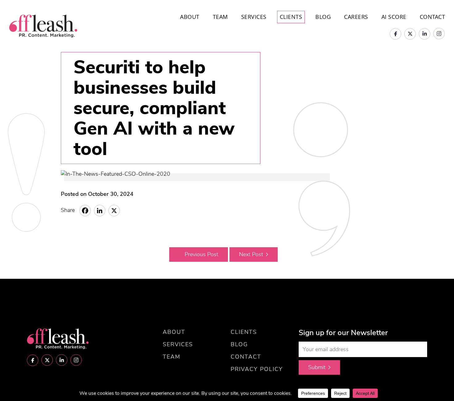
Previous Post (201, 254)
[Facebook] (85, 210)
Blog (323, 16)
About (190, 16)
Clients (291, 16)
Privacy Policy (257, 369)
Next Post (251, 254)
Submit (317, 367)
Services (254, 16)
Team (220, 16)
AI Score (393, 16)
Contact (432, 16)
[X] (114, 210)
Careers (356, 16)
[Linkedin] (99, 210)
